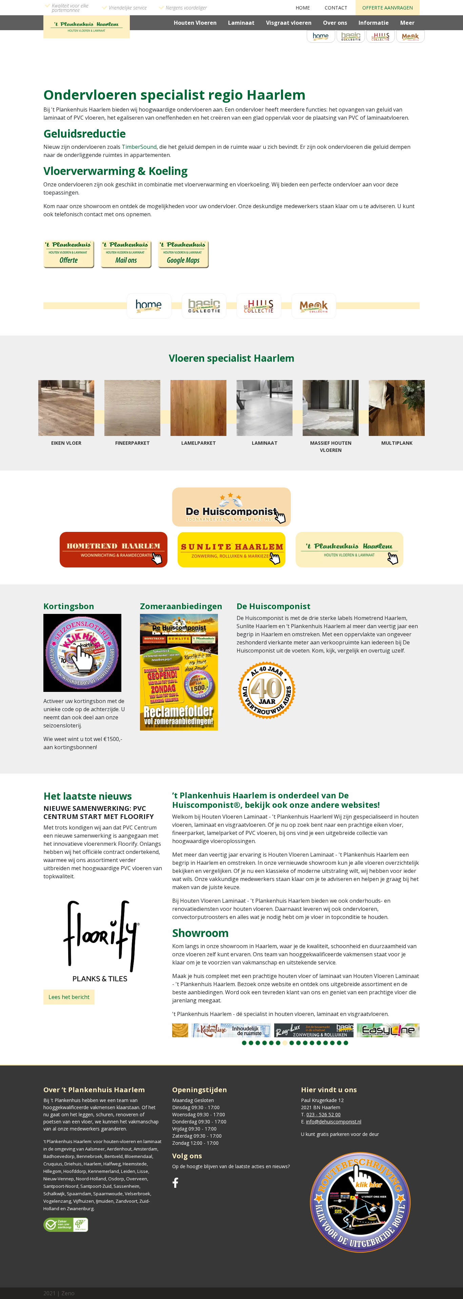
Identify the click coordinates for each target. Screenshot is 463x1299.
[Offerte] (68, 253)
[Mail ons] (126, 253)
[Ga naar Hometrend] (113, 549)
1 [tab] (244, 1042)
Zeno (68, 1293)
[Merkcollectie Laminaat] (410, 36)
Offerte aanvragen (387, 7)
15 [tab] (339, 1042)
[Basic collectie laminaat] (351, 36)
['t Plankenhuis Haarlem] (86, 26)
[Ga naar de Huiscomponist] (231, 506)
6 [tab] (278, 1042)
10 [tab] (305, 1042)
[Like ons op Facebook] (175, 1183)
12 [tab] (318, 1042)
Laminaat (241, 22)
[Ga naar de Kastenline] (213, 1030)
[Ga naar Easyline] (379, 1030)
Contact (336, 7)
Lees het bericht (68, 997)
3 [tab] (257, 1042)
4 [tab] (264, 1042)
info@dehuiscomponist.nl (333, 1121)
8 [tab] (291, 1042)
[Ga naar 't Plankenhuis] (349, 549)
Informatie (374, 22)
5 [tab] (271, 1042)
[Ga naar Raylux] (296, 1030)
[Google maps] (183, 253)
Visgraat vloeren (288, 22)
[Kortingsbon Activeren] (82, 654)
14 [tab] (332, 1042)
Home (303, 7)
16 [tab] (345, 1042)
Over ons (335, 22)
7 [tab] (284, 1042)
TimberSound (139, 147)
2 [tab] (251, 1042)
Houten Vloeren (195, 22)
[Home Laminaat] (321, 36)
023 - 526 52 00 (323, 1114)
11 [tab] (312, 1042)
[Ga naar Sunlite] (231, 549)
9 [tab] (298, 1042)
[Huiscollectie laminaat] (380, 36)
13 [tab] (325, 1042)
